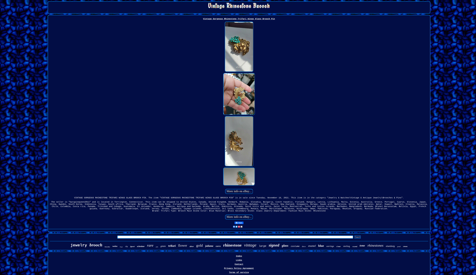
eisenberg (390, 246)
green (163, 246)
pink (157, 247)
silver (192, 246)
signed (274, 245)
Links (239, 260)
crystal (354, 246)
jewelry (79, 245)
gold (199, 245)
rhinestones (375, 245)
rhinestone (232, 245)
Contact (239, 264)
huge (121, 247)
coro (218, 246)
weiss (114, 246)
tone (362, 245)
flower (182, 245)
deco (304, 246)
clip (126, 246)
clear (338, 247)
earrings (330, 246)
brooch (95, 245)
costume (295, 246)
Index (239, 256)
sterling (346, 246)
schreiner (141, 246)
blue (321, 245)
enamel (312, 245)
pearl (399, 246)
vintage (250, 245)
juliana (209, 245)
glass (285, 245)
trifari (172, 245)
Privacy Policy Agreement (239, 268)
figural (132, 246)
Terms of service (239, 272)
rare (150, 245)
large (262, 246)
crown (405, 246)
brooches (107, 247)
